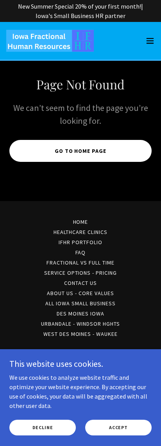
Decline (42, 427)
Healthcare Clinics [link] (80, 232)
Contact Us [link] (80, 282)
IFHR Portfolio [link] (80, 242)
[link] (50, 40)
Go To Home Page (81, 150)
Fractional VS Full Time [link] (80, 262)
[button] (150, 41)
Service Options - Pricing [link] (80, 272)
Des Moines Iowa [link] (80, 313)
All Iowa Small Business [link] (80, 303)
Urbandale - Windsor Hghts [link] (80, 323)
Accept (118, 427)
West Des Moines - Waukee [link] (80, 333)
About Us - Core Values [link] (80, 293)
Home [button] (80, 221)
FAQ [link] (80, 252)
